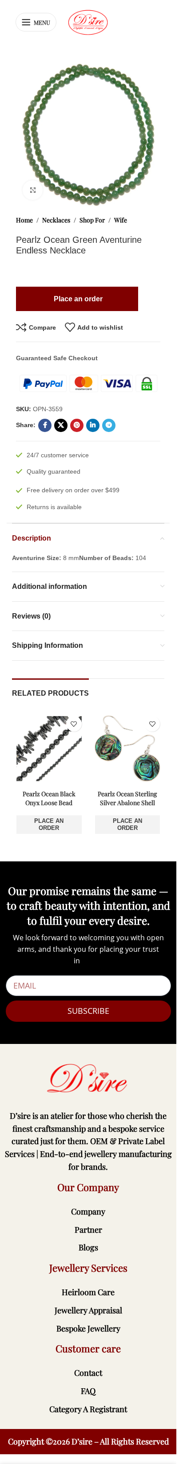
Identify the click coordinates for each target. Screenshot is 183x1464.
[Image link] (88, 1078)
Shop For (92, 220)
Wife (120, 220)
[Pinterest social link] (77, 425)
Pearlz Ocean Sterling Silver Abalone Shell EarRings (127, 802)
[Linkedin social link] (92, 425)
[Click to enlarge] (33, 190)
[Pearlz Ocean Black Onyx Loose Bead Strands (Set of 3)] (49, 749)
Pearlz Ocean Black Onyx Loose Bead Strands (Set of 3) (49, 802)
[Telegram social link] (108, 425)
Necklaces (56, 220)
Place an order (49, 824)
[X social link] (61, 425)
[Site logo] (88, 21)
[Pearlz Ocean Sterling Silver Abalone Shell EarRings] (128, 749)
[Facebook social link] (45, 425)
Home (24, 220)
